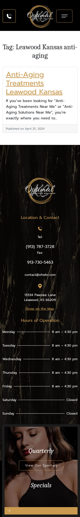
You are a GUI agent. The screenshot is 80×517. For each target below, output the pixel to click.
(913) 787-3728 (40, 246)
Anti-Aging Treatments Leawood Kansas (34, 83)
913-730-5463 (40, 262)
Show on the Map (40, 308)
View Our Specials (41, 465)
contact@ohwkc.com (40, 275)
